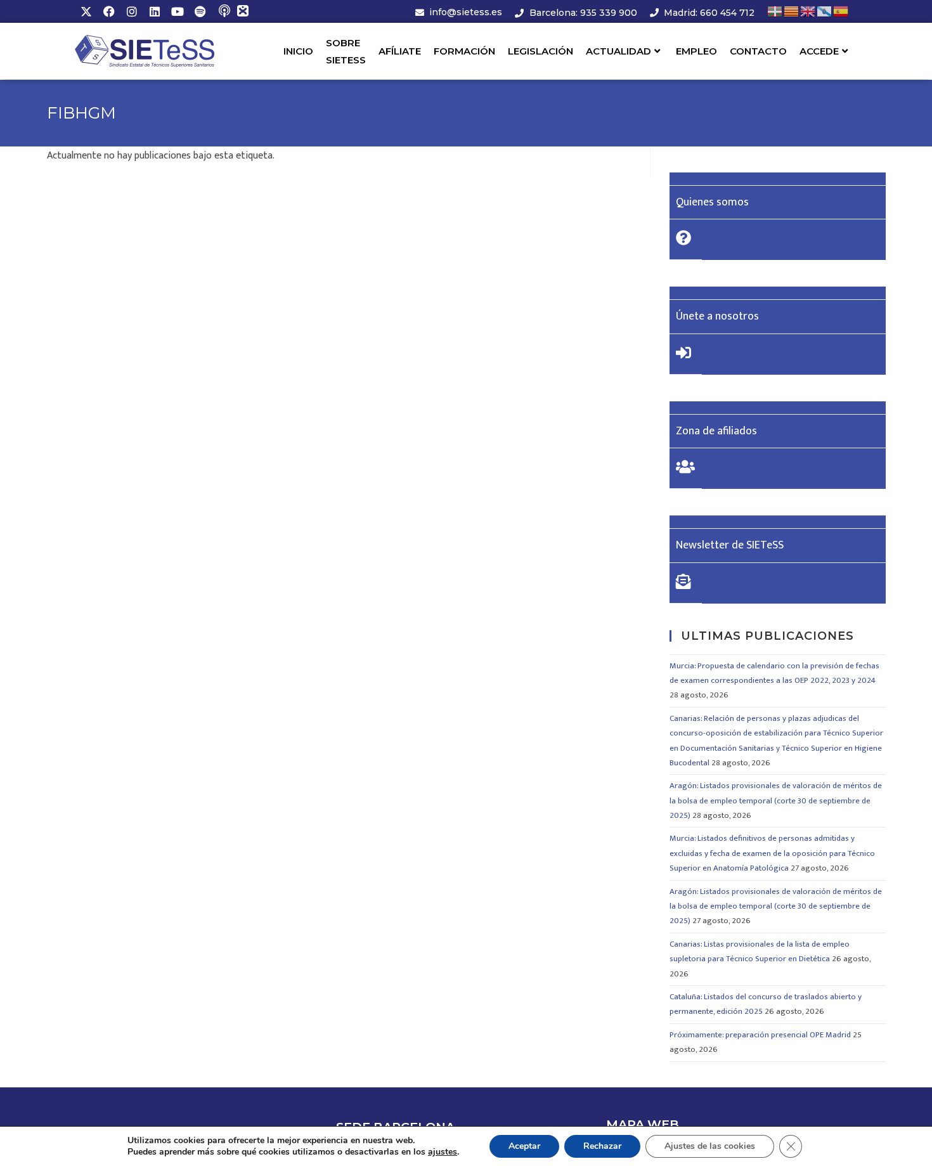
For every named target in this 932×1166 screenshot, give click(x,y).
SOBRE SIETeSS (346, 51)
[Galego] (825, 11)
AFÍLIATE (400, 51)
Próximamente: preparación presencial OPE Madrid (760, 1035)
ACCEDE (819, 51)
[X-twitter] (86, 11)
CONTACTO (758, 51)
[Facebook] (109, 11)
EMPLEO (696, 51)
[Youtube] (177, 11)
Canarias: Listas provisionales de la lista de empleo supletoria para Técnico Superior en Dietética (760, 951)
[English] (808, 11)
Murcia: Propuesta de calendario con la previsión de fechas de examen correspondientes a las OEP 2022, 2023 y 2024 (774, 673)
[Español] (841, 11)
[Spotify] (200, 11)
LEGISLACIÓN (540, 51)
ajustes (442, 1152)
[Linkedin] (154, 11)
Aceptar (524, 1146)
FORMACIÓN (464, 51)
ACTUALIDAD (618, 51)
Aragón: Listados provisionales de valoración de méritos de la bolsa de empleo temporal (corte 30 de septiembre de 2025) (776, 800)
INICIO (298, 51)
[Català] (792, 11)
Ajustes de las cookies (709, 1146)
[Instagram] (131, 11)
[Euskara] (775, 11)
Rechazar (602, 1146)
